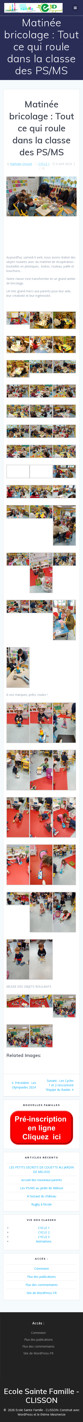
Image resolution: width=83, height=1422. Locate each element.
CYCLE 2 (44, 1232)
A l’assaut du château (41, 1196)
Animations (44, 1241)
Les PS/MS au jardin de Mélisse (41, 1188)
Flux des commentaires (42, 1285)
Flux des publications (41, 1277)
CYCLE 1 (44, 164)
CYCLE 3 (44, 1237)
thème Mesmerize (53, 1414)
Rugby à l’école (41, 1204)
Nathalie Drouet (21, 164)
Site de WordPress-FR (42, 1293)
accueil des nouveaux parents (41, 1180)
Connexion (41, 1268)
